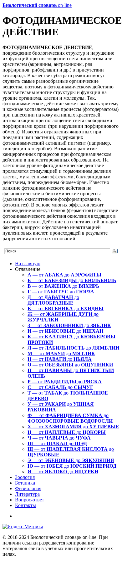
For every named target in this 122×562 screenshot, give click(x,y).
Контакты (25, 505)
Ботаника (25, 482)
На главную (27, 263)
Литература (27, 494)
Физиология (28, 488)
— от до (64, 274)
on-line (37, 5)
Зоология (25, 477)
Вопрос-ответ (29, 499)
